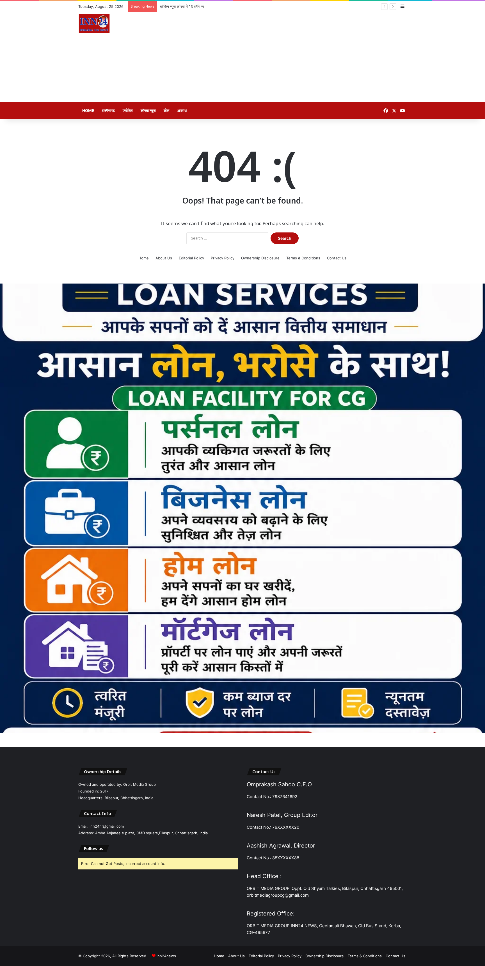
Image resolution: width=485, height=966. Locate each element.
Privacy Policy (222, 258)
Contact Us (337, 258)
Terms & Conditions (303, 258)
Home (88, 110)
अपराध (182, 110)
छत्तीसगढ (108, 110)
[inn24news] (94, 25)
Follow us (93, 848)
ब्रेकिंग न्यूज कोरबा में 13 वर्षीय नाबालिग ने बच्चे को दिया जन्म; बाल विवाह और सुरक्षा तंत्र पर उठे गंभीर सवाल (231, 6)
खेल (166, 110)
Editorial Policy (191, 258)
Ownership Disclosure (260, 258)
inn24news (166, 956)
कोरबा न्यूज (148, 110)
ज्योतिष (128, 110)
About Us (163, 258)
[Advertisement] (299, 57)
